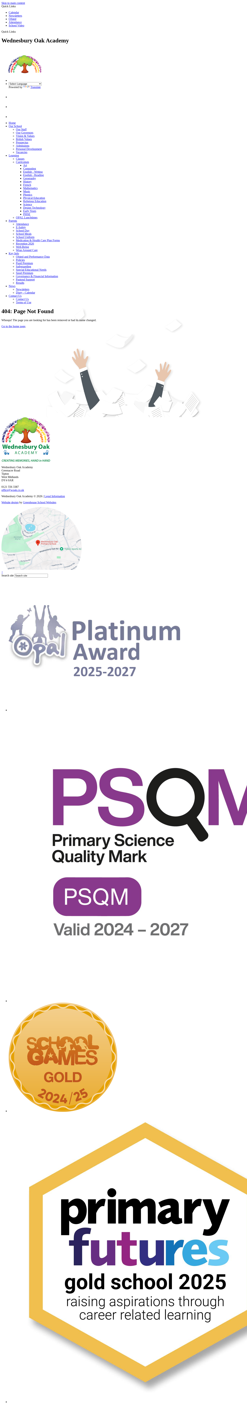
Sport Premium (24, 273)
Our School (15, 126)
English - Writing (33, 171)
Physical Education (34, 197)
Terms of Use (23, 302)
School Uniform (25, 237)
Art (25, 165)
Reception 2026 (25, 243)
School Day (22, 230)
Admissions (22, 145)
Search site (7, 575)
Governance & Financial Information (37, 276)
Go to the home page (13, 326)
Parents (13, 220)
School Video (16, 25)
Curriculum (22, 162)
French (27, 184)
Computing (29, 168)
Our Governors (24, 132)
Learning (14, 155)
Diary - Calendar (25, 292)
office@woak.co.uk (12, 490)
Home (12, 122)
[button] (17, 31)
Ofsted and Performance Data (33, 256)
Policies (20, 259)
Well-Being (22, 246)
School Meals (23, 233)
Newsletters (15, 15)
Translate (35, 87)
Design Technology (34, 207)
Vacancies (21, 152)
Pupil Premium (24, 263)
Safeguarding (23, 266)
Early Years (29, 211)
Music (26, 191)
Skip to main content (13, 3)
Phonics (27, 194)
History (27, 181)
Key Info (14, 253)
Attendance (15, 22)
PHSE (26, 214)
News (12, 286)
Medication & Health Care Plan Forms (38, 240)
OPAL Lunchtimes (26, 217)
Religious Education (34, 201)
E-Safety (21, 227)
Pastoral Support (25, 279)
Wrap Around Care (27, 250)
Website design (10, 502)
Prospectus (22, 142)
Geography (29, 178)
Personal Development (29, 149)
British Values (24, 139)
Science (27, 204)
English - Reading (33, 175)
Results (20, 282)
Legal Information (54, 496)
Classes (20, 158)
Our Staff (21, 129)
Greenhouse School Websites (39, 502)
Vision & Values (25, 135)
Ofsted (12, 18)
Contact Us (15, 295)
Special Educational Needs (31, 269)
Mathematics (30, 188)
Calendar (14, 12)
